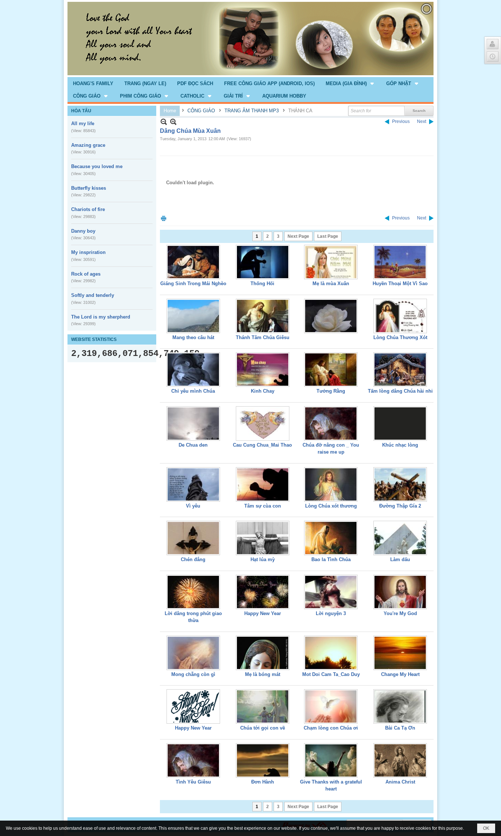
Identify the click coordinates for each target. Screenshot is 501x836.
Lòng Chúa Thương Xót (400, 337)
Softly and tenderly (92, 295)
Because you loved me (96, 166)
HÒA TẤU (81, 110)
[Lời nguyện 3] (330, 592)
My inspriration (88, 252)
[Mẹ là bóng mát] (262, 653)
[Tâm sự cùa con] (262, 484)
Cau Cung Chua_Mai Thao (262, 445)
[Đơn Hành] (262, 760)
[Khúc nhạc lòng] (400, 423)
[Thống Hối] (262, 262)
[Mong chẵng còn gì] (193, 653)
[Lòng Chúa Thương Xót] (400, 316)
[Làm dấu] (400, 538)
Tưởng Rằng (331, 391)
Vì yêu (193, 506)
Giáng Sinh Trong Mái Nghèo (193, 283)
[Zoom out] (173, 122)
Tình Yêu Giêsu (193, 782)
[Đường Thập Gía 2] (400, 484)
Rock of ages (85, 274)
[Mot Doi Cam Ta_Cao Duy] (330, 653)
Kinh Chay (262, 391)
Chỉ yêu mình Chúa (193, 391)
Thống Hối (262, 283)
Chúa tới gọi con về (262, 728)
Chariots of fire (88, 209)
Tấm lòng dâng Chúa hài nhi (400, 391)
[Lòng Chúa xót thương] (330, 484)
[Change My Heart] (400, 653)
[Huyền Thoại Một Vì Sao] (400, 262)
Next (421, 121)
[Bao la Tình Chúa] (330, 538)
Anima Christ (400, 782)
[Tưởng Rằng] (330, 369)
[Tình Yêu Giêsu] (193, 760)
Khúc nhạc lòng (400, 445)
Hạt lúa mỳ (263, 559)
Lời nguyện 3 (331, 613)
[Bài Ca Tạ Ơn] (400, 706)
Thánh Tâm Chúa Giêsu (262, 337)
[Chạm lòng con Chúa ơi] (330, 706)
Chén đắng (193, 559)
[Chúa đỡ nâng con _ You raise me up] (330, 423)
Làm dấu (400, 559)
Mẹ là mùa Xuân (330, 283)
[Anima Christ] (400, 760)
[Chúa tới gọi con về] (262, 706)
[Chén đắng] (193, 538)
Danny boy (83, 231)
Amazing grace (88, 145)
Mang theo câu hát (193, 337)
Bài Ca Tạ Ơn (400, 728)
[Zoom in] (164, 122)
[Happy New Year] (262, 592)
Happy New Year (262, 613)
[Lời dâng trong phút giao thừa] (193, 592)
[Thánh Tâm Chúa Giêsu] (262, 316)
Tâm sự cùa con (262, 506)
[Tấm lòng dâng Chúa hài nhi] (400, 369)
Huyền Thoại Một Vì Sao (400, 283)
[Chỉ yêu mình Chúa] (193, 369)
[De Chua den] (193, 423)
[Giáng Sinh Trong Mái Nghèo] (193, 262)
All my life (82, 123)
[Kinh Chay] (262, 369)
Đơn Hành (262, 782)
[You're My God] (400, 592)
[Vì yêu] (193, 484)
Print (163, 218)
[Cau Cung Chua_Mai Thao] (262, 423)
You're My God (400, 613)
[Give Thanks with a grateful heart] (330, 760)
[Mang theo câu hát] (193, 316)
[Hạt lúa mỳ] (262, 538)
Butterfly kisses (88, 188)
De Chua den (193, 445)
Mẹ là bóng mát (262, 674)
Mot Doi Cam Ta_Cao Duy (331, 674)
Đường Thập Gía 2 (400, 506)
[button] (350, 83)
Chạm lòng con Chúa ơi (331, 728)
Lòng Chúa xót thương (331, 506)
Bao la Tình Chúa (331, 559)
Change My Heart (400, 674)
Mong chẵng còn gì (193, 674)
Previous (401, 121)
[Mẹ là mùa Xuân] (330, 262)
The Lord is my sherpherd (100, 317)
